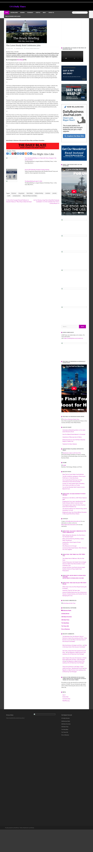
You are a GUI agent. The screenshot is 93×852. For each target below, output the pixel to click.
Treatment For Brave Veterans (69, 444)
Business (22, 12)
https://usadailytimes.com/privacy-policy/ (15, 718)
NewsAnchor (26, 827)
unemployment (16, 195)
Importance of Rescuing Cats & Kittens (72, 437)
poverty (54, 193)
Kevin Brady (20, 59)
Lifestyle (38, 12)
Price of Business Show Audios (12, 16)
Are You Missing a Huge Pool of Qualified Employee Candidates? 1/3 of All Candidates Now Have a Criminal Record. (46, 201)
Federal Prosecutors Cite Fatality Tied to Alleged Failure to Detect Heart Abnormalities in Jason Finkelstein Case (74, 563)
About (44, 12)
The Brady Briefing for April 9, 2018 (33, 181)
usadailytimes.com (19, 48)
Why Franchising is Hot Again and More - (72, 645)
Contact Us (51, 12)
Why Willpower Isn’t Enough (69, 546)
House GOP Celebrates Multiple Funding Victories (37, 169)
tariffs (8, 195)
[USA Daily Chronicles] (68, 603)
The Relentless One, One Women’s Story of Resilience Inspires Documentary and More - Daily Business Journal (74, 638)
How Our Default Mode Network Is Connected (73, 434)
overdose (47, 193)
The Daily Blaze (65, 623)
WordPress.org (65, 700)
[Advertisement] (46, 841)
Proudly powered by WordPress (12, 827)
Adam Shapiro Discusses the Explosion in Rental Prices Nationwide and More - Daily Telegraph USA (74, 659)
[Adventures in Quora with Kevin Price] (71, 452)
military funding (39, 193)
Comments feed (66, 698)
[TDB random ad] (32, 146)
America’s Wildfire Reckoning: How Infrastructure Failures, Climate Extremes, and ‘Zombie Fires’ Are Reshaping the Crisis (74, 594)
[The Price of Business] (70, 419)
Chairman (13, 193)
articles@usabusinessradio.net (73, 521)
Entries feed (65, 696)
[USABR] (63, 465)
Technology (30, 12)
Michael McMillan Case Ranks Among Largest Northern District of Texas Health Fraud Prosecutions (73, 569)
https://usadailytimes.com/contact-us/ (73, 338)
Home (6, 12)
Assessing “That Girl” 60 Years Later (71, 590)
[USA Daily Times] (17, 6)
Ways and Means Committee (30, 195)
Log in (64, 695)
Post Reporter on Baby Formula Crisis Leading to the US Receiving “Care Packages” (74, 670)
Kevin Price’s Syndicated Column (73, 578)
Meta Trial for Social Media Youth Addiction (73, 474)
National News (14, 12)
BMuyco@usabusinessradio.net (69, 524)
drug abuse (21, 193)
